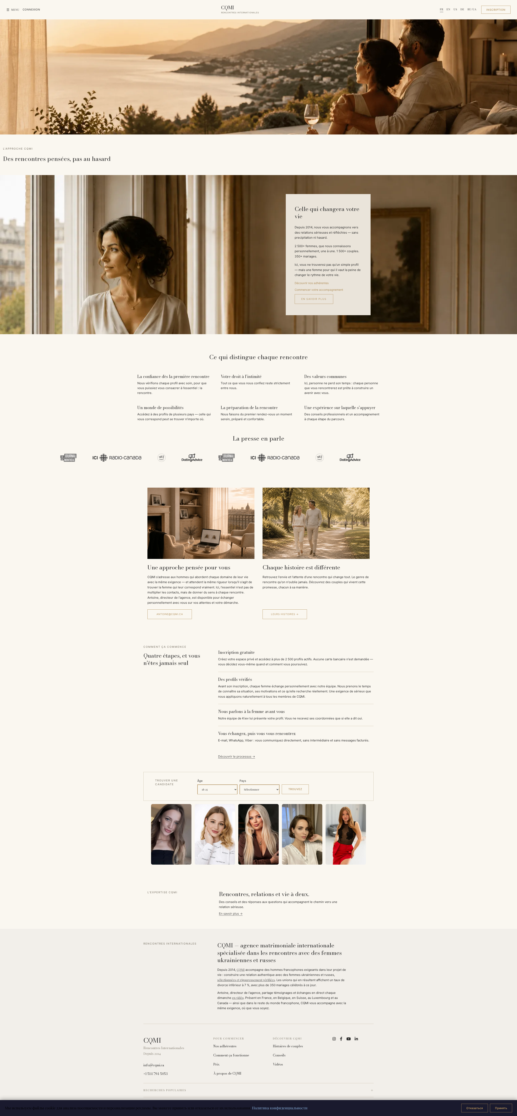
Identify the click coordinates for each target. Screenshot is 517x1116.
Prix (216, 1064)
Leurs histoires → (284, 614)
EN (448, 9)
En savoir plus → (231, 913)
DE (462, 9)
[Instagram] (334, 1039)
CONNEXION (31, 9)
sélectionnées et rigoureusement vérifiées (246, 980)
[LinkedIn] (356, 1039)
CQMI (241, 970)
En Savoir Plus (314, 298)
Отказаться (474, 1108)
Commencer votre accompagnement (319, 289)
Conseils (279, 1055)
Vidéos (278, 1064)
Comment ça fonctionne (231, 1055)
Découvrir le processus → (236, 756)
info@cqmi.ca (153, 1065)
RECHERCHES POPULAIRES (164, 1090)
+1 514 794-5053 (155, 1073)
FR (441, 9)
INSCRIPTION (495, 9)
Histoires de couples (288, 1046)
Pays (243, 780)
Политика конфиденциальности (279, 1108)
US (455, 9)
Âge (200, 780)
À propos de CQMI (227, 1073)
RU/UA (472, 9)
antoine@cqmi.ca (170, 614)
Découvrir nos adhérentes (312, 283)
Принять (501, 1108)
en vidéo (238, 998)
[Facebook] (341, 1039)
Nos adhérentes (224, 1046)
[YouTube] (348, 1039)
